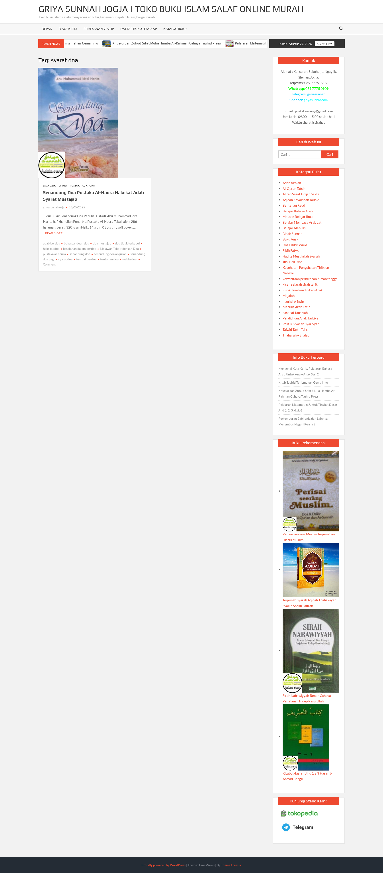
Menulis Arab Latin (296, 307)
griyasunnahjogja (53, 207)
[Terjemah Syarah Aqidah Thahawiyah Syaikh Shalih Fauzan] (311, 569)
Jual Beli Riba (292, 262)
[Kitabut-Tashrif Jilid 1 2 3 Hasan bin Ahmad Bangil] (306, 737)
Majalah (289, 296)
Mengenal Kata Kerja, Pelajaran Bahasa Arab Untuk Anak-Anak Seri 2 (305, 371)
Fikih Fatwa (291, 250)
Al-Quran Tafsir (294, 188)
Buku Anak (290, 239)
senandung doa (80, 254)
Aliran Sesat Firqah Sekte (301, 194)
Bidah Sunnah (292, 234)
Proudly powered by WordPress (163, 865)
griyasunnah (316, 94)
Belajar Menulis (294, 228)
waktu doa (129, 259)
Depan (47, 29)
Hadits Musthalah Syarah (301, 256)
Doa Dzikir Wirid (55, 185)
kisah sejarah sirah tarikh (301, 284)
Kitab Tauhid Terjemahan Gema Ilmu (303, 382)
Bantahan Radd (294, 205)
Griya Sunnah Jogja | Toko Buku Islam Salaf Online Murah (171, 9)
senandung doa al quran (110, 254)
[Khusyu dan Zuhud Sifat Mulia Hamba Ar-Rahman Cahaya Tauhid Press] (87, 43)
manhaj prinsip (293, 301)
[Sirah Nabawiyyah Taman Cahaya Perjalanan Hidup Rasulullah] (311, 650)
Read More (54, 233)
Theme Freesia (231, 865)
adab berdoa (51, 243)
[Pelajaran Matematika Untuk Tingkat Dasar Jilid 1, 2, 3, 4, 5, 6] (210, 43)
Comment (49, 264)
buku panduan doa (76, 243)
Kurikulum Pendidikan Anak (303, 290)
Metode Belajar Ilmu (298, 217)
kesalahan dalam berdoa (79, 248)
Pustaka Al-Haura (82, 185)
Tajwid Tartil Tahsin (296, 329)
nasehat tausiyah (295, 313)
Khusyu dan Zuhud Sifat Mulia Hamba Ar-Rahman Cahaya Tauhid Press (147, 43)
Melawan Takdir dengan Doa (119, 248)
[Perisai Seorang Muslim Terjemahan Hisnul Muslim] (311, 491)
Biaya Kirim (68, 29)
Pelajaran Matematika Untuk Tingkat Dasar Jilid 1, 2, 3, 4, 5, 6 (262, 43)
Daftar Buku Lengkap (138, 29)
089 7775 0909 (317, 88)
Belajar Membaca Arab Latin (303, 222)
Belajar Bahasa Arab (298, 211)
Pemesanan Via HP (99, 29)
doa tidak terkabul (127, 243)
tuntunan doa (109, 259)
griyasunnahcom (316, 100)
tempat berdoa (86, 259)
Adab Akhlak (292, 183)
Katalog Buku (175, 29)
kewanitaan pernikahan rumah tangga (310, 279)
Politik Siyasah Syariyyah (301, 324)
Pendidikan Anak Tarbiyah (301, 318)
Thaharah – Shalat (296, 335)
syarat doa (65, 259)
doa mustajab (102, 243)
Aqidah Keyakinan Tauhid (301, 200)
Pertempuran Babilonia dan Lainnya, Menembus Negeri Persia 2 (303, 421)
